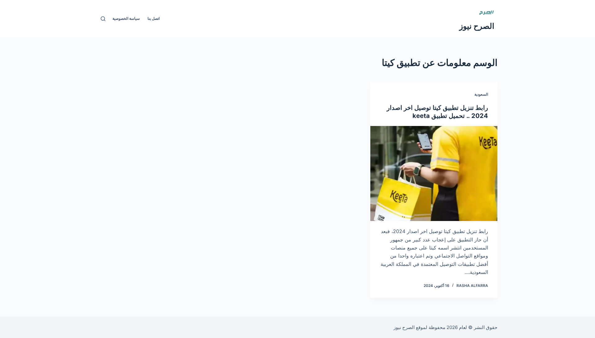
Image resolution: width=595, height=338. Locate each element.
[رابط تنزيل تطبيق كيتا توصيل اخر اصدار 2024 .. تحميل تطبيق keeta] (433, 173)
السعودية (481, 94)
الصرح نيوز (476, 26)
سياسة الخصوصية (126, 18)
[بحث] (103, 18)
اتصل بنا (154, 18)
